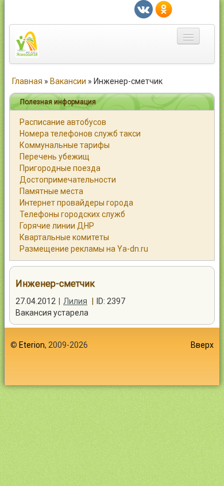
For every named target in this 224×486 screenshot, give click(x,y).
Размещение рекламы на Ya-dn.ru (84, 248)
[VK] (143, 8)
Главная (27, 81)
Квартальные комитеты (64, 237)
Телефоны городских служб (72, 214)
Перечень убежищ (55, 156)
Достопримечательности (68, 179)
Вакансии (68, 81)
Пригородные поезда (60, 168)
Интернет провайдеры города (76, 202)
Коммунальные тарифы (65, 145)
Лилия (75, 301)
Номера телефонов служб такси (80, 133)
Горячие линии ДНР (57, 225)
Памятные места (51, 191)
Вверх (202, 345)
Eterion (32, 345)
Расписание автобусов (63, 122)
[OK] (164, 8)
